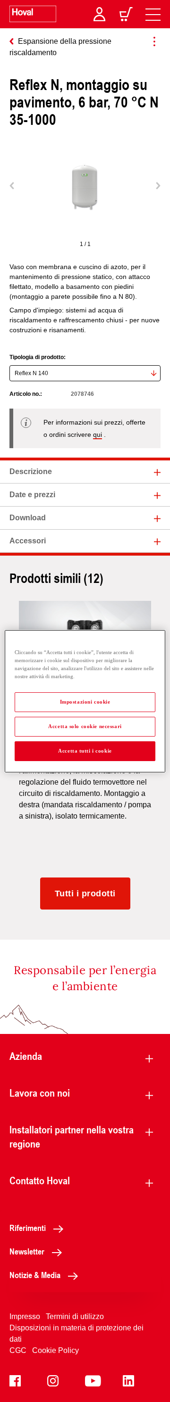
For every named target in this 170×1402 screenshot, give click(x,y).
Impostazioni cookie (85, 702)
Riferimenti (27, 1228)
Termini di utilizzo (75, 1316)
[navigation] (153, 14)
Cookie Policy (55, 1350)
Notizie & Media (34, 1275)
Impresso (24, 1316)
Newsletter (26, 1251)
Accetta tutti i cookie (85, 751)
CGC (17, 1350)
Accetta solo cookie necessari (85, 726)
